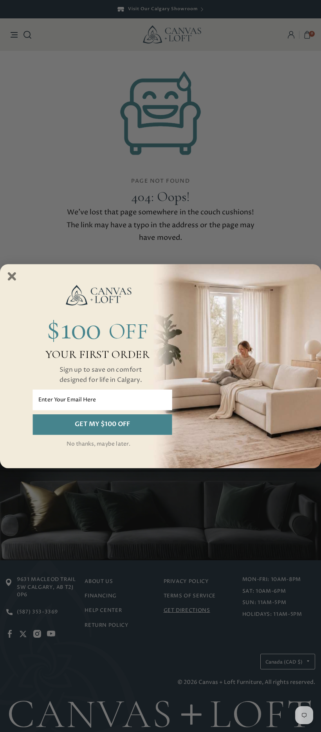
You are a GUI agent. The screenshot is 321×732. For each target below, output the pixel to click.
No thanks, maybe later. (98, 444)
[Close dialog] (11, 276)
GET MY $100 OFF (102, 424)
